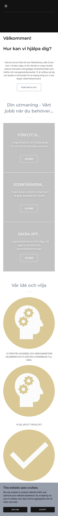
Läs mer (29, 159)
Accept (42, 509)
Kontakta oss (29, 87)
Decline (15, 509)
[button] (9, 6)
